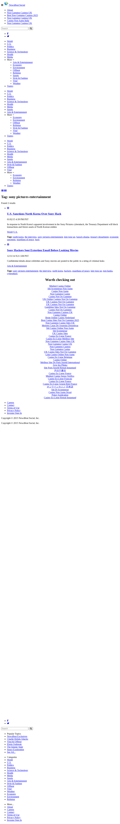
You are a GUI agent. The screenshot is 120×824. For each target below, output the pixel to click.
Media (10, 57)
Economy (17, 65)
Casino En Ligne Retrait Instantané (60, 397)
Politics (10, 46)
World (10, 41)
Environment (19, 67)
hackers (67, 271)
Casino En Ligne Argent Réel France (60, 384)
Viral (15, 81)
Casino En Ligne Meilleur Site (60, 338)
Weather (16, 83)
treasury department (99, 237)
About (10, 10)
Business (11, 49)
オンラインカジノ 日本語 (60, 386)
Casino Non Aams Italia (18, 20)
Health (10, 54)
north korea (18, 237)
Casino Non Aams (60, 291)
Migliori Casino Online (60, 286)
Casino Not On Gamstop (60, 296)
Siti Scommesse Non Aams (60, 288)
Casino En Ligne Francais (60, 378)
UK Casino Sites (60, 333)
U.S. (9, 44)
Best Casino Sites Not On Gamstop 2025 (60, 320)
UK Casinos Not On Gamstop (60, 302)
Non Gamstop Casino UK (60, 344)
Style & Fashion (20, 78)
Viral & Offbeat (14, 741)
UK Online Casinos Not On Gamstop (60, 299)
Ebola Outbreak (14, 744)
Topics (10, 86)
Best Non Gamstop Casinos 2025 (22, 15)
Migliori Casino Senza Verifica (60, 376)
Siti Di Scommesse (60, 389)
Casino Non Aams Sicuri (60, 392)
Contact (10, 405)
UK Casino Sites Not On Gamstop (60, 352)
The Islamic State (15, 747)
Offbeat (16, 70)
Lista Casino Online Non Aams (60, 354)
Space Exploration (15, 749)
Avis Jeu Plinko (60, 365)
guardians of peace (25, 239)
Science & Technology (17, 52)
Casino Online (60, 315)
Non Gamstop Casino (60, 294)
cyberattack (12, 273)
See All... (11, 752)
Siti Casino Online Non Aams (60, 328)
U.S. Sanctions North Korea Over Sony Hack (34, 213)
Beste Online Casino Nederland (60, 317)
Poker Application (60, 395)
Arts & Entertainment (23, 62)
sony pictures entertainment (50, 237)
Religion (17, 73)
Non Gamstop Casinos (60, 346)
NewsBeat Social (16, 5)
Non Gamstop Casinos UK (19, 12)
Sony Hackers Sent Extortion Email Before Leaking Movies (42, 250)
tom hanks (108, 271)
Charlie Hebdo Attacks (17, 739)
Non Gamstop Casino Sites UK (60, 323)
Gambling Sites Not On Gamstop (60, 307)
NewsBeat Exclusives (17, 736)
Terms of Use (13, 408)
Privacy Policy (13, 410)
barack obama (82, 237)
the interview (31, 237)
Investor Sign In (14, 413)
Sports (16, 75)
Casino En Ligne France (60, 336)
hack (37, 239)
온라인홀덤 (60, 370)
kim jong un (69, 237)
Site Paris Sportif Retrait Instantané (60, 367)
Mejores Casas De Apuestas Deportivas (60, 325)
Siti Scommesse (60, 331)
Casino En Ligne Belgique (60, 357)
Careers (10, 402)
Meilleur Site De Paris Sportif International (60, 362)
